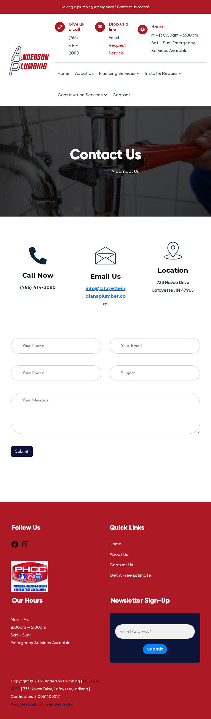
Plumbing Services (117, 73)
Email (114, 37)
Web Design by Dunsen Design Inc (42, 704)
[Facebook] (15, 544)
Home (64, 73)
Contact (121, 94)
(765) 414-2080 (74, 45)
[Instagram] (25, 544)
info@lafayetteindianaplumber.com (105, 296)
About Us (84, 73)
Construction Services (80, 94)
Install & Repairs (161, 73)
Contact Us (121, 564)
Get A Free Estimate (130, 575)
